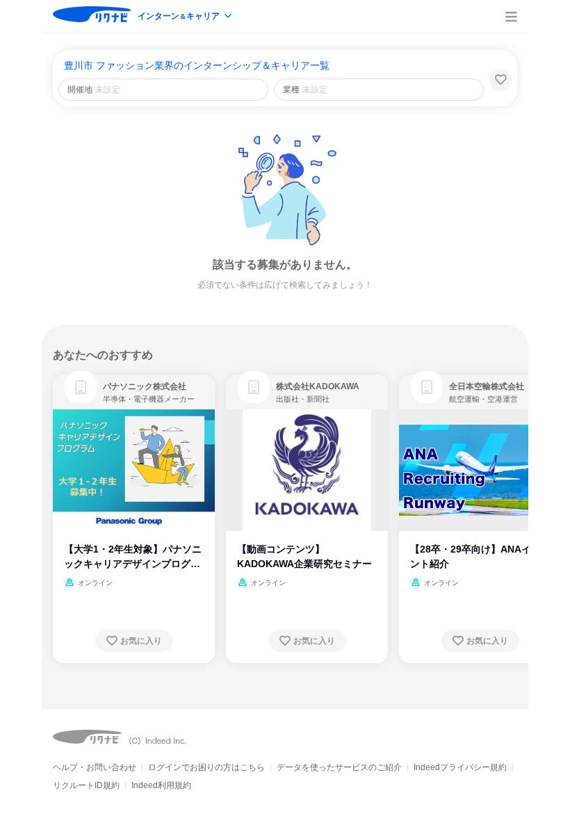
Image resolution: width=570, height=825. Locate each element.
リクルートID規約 (86, 785)
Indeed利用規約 (161, 785)
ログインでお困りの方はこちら (206, 767)
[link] (80, 387)
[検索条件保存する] (500, 80)
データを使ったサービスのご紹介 (339, 767)
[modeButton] (185, 17)
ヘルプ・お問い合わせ (94, 767)
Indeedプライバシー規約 (460, 767)
